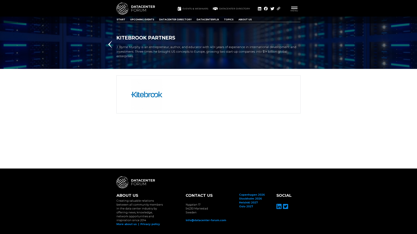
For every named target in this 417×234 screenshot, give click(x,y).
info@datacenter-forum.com (206, 220)
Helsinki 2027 (248, 202)
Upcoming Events (142, 19)
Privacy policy (150, 224)
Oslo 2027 (246, 206)
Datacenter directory (234, 8)
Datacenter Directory (175, 19)
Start (121, 19)
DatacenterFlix (208, 19)
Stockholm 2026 (250, 198)
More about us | (127, 224)
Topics (229, 19)
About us (245, 19)
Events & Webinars (195, 8)
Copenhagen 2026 (252, 194)
